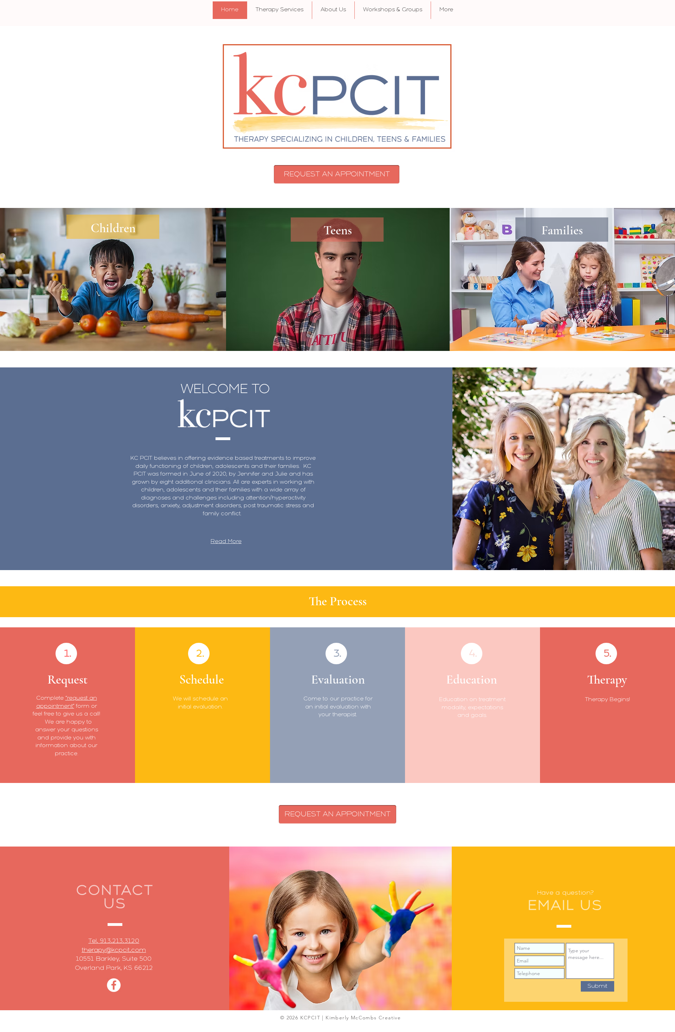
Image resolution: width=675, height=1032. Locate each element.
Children (113, 228)
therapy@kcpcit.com (114, 950)
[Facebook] (114, 985)
